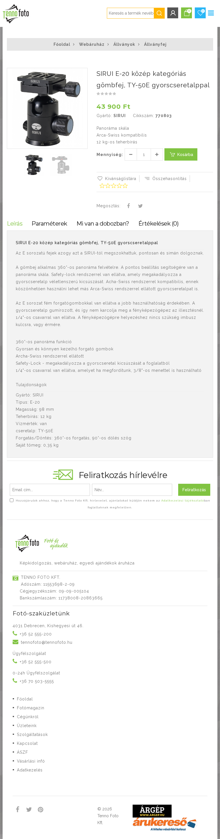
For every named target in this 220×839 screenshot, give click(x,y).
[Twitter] (140, 206)
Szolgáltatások (32, 734)
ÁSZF (22, 752)
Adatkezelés (30, 770)
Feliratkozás (194, 489)
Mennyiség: (110, 154)
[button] (82, 73)
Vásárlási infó (31, 761)
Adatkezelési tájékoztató (182, 500)
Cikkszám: (143, 115)
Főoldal (62, 44)
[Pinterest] (41, 810)
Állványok (124, 44)
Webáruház (92, 44)
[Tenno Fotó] (15, 12)
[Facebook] (128, 206)
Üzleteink (27, 725)
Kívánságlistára (120, 178)
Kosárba (185, 154)
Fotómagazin (30, 708)
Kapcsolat (27, 743)
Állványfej (155, 44)
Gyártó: (104, 115)
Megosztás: (109, 206)
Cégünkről (28, 716)
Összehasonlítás (169, 178)
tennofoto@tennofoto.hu (46, 642)
